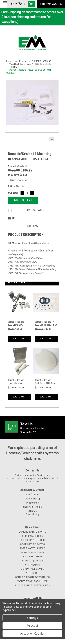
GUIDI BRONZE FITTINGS (32, 540)
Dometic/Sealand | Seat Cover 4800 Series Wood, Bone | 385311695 (46, 382)
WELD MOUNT (32, 573)
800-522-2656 (49, 4)
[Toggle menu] (5, 5)
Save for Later (32, 494)
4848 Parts (14, 67)
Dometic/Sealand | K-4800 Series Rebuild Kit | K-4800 (46, 323)
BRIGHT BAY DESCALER (32, 552)
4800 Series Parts (43, 64)
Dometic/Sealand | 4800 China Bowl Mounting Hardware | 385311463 (18, 323)
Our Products (21, 61)
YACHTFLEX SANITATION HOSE (32, 581)
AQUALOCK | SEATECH (32, 560)
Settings (32, 618)
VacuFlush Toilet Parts (20, 64)
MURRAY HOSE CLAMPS (32, 569)
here (36, 458)
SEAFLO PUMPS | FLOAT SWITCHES (32, 577)
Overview (32, 226)
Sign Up (21, 3)
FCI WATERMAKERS (32, 556)
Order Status (32, 503)
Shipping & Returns (32, 507)
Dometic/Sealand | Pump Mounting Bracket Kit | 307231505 (19, 382)
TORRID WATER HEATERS (32, 548)
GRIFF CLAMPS (32, 565)
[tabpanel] (18, 317)
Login (11, 3)
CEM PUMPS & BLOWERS (32, 544)
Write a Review (18, 180)
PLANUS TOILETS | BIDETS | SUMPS (32, 585)
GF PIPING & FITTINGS (32, 536)
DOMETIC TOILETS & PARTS (32, 532)
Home (8, 61)
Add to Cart (19, 338)
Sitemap (32, 511)
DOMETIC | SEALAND (41, 61)
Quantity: (13, 192)
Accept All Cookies (32, 633)
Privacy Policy (32, 514)
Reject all (32, 626)
